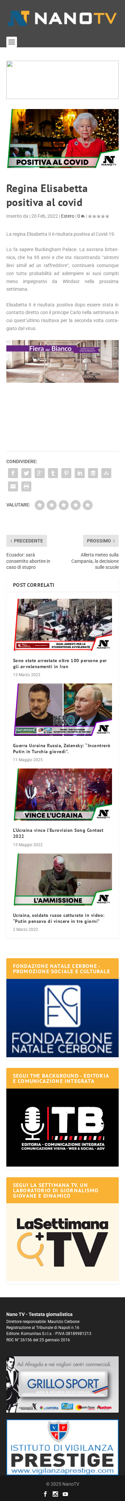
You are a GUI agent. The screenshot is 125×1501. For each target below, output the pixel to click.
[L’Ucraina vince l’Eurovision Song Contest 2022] (62, 795)
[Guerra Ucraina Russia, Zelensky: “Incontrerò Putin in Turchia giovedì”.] (62, 709)
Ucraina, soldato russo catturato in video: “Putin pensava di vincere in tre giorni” (59, 918)
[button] (62, 80)
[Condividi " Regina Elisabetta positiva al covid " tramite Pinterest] (66, 473)
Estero (67, 216)
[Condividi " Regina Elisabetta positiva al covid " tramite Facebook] (13, 473)
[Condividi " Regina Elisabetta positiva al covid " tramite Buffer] (93, 473)
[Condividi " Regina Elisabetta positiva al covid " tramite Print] (26, 486)
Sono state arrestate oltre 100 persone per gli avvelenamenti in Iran (60, 663)
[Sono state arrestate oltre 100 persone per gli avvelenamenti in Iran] (62, 625)
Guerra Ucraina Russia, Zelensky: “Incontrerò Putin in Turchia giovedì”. (62, 748)
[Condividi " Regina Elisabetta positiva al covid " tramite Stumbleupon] (106, 473)
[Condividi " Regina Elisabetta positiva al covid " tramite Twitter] (26, 473)
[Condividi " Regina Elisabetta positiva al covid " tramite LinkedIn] (79, 473)
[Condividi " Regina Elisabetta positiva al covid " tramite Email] (13, 486)
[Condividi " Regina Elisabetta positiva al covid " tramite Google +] (39, 473)
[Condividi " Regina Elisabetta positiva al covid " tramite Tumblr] (53, 473)
